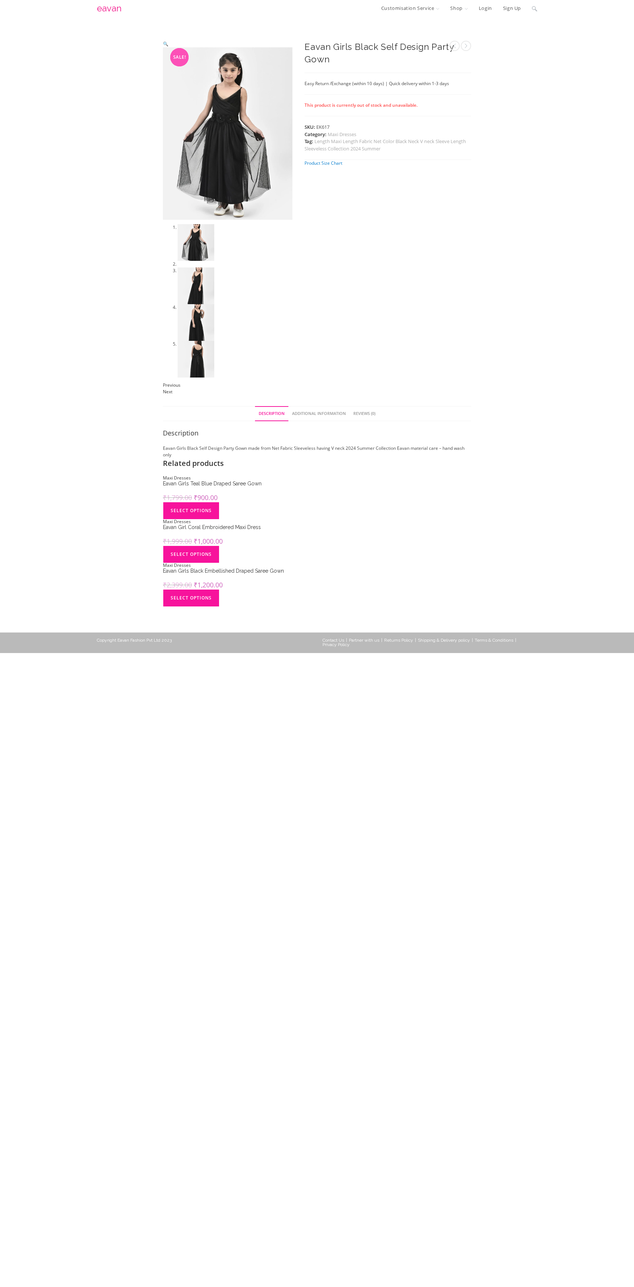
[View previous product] (454, 46)
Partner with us (364, 670)
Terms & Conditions (494, 670)
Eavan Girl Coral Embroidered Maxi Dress (212, 557)
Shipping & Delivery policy (444, 670)
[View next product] (466, 46)
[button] (165, 44)
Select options (191, 540)
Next (167, 422)
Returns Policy (398, 670)
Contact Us (333, 670)
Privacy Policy (336, 674)
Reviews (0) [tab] (364, 443)
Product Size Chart (323, 163)
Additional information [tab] (319, 443)
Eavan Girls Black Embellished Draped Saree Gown (223, 601)
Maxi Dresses (342, 134)
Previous (172, 415)
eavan (109, 8)
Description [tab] (272, 443)
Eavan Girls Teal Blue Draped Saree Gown (212, 514)
